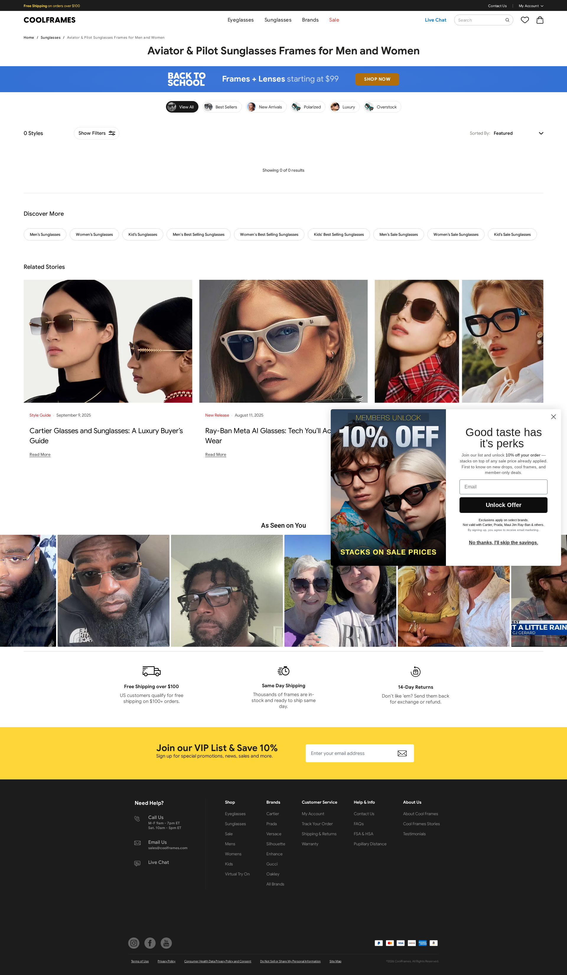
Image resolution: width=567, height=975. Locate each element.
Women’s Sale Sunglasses (456, 234)
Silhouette (275, 843)
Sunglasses (278, 20)
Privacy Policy (166, 961)
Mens (230, 843)
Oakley (272, 874)
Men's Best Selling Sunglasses (198, 234)
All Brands (275, 884)
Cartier (272, 813)
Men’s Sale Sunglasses (398, 234)
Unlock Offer (504, 505)
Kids (229, 864)
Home (29, 37)
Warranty (310, 843)
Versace (273, 833)
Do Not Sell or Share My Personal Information (290, 961)
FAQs (359, 823)
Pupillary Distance (370, 843)
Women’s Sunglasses (94, 234)
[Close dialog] (553, 417)
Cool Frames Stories (421, 823)
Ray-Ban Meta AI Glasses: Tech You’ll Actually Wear (276, 435)
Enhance (274, 854)
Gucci (272, 864)
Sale (334, 20)
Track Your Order (317, 823)
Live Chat (436, 20)
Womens (233, 854)
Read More (40, 454)
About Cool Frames (420, 813)
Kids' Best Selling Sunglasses (339, 234)
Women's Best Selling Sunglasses (269, 234)
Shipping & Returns (319, 833)
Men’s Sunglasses (45, 234)
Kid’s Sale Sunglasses (512, 234)
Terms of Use (140, 961)
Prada (271, 823)
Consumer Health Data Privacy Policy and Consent (217, 961)
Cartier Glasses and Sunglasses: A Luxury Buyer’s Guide (106, 435)
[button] (114, 591)
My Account (529, 6)
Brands (310, 20)
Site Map (335, 961)
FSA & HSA (363, 833)
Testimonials (414, 833)
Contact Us (497, 6)
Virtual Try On (237, 874)
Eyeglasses (241, 20)
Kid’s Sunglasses (142, 234)
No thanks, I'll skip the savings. (503, 542)
